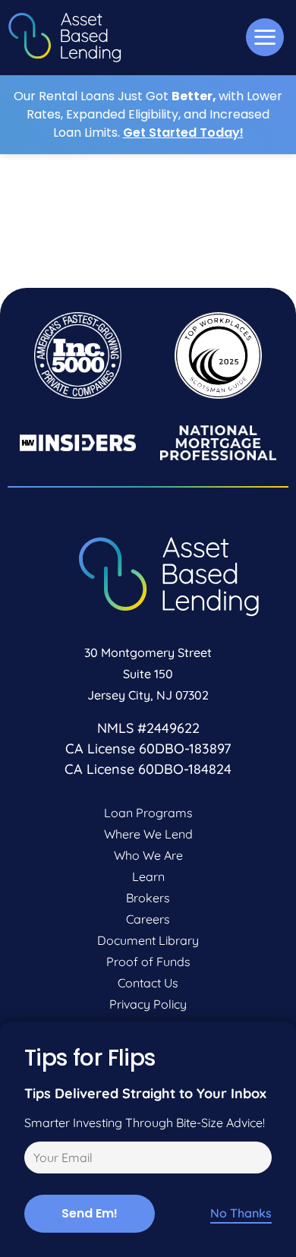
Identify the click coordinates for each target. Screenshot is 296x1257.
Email (37, 1160)
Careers (148, 919)
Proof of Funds (148, 961)
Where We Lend (148, 834)
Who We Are (148, 855)
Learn (148, 876)
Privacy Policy (148, 1004)
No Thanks (241, 1213)
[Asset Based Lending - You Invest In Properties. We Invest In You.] (64, 37)
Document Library (148, 940)
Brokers (148, 897)
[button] (265, 37)
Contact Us (148, 982)
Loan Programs (148, 812)
